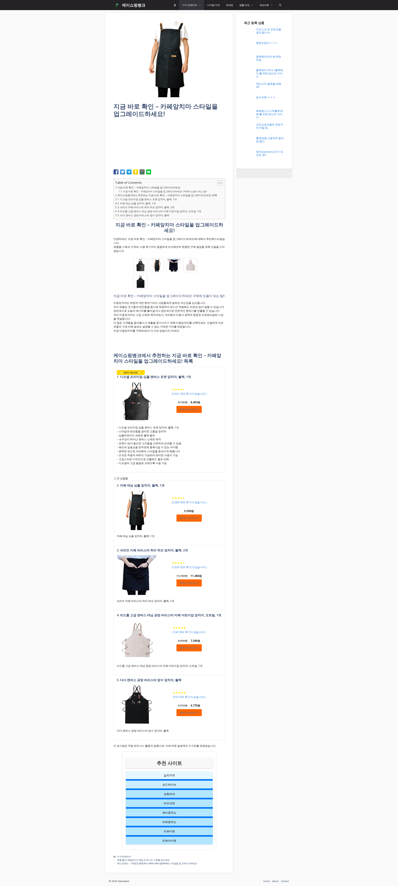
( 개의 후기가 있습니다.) (189, 393)
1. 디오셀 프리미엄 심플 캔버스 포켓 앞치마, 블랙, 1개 (147, 199)
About (275, 881)
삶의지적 (169, 775)
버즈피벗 (169, 803)
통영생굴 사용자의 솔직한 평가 (270, 139)
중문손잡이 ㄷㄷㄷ (267, 43)
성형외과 (169, 794)
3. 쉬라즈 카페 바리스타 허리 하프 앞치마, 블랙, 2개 (146, 207)
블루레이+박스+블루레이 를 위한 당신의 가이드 (269, 73)
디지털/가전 (213, 5)
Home (266, 881)
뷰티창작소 (169, 812)
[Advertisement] (169, 144)
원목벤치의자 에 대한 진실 (268, 58)
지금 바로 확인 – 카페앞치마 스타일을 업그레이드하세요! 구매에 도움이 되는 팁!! (165, 191)
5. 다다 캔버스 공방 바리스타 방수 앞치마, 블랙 (143, 215)
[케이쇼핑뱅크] (116, 5)
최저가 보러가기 (189, 409)
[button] (280, 5)
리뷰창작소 (169, 822)
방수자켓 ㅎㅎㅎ (265, 97)
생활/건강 (244, 5)
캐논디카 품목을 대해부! (268, 85)
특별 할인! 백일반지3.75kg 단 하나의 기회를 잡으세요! (143, 859)
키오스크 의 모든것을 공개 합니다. (268, 31)
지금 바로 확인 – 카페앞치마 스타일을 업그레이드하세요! (149, 187)
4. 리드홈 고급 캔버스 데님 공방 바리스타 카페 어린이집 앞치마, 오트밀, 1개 (159, 211)
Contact (285, 881)
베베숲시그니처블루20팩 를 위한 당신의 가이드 (269, 114)
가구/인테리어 (189, 5)
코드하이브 (169, 784)
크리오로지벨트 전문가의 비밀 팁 (269, 126)
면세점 (229, 5)
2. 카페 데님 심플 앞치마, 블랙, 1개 (137, 203)
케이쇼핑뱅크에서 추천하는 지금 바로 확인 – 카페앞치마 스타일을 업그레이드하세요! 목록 (167, 195)
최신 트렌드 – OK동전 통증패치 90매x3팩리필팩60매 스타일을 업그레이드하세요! (157, 863)
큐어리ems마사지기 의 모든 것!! (269, 153)
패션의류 (264, 5)
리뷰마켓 (169, 831)
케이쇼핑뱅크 (133, 5)
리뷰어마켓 (169, 840)
